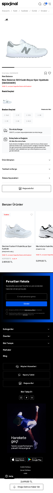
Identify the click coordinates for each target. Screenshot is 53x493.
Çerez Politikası (25, 470)
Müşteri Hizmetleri (28, 366)
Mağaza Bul (29, 383)
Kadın (15, 11)
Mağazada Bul (28, 188)
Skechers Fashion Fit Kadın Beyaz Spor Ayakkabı (16, 247)
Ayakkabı (24, 11)
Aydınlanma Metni (30, 310)
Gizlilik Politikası (25, 467)
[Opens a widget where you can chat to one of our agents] (9, 476)
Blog (5, 356)
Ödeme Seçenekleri (10, 178)
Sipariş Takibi (28, 375)
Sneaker (44, 11)
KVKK (25, 473)
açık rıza (25, 314)
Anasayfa (5, 11)
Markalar (7, 350)
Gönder (26, 304)
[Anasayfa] (10, 4)
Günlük (34, 11)
